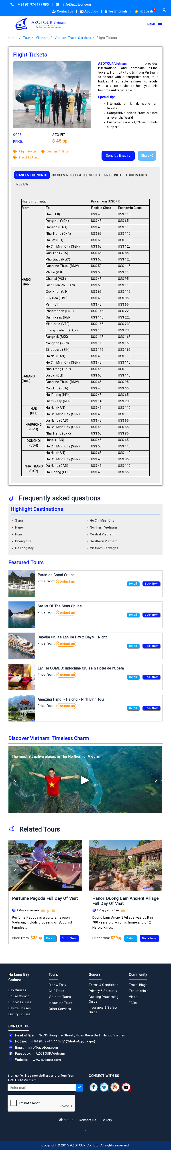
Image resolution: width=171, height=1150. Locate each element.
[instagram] (115, 1087)
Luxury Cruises (19, 1014)
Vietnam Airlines (57, 151)
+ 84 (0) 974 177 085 (47, 1041)
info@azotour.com (43, 1048)
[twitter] (104, 1087)
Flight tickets (27, 151)
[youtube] (126, 1087)
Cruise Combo (19, 996)
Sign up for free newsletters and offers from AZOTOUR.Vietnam (41, 1078)
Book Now (151, 583)
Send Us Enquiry (118, 155)
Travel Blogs (138, 985)
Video (133, 997)
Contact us (65, 11)
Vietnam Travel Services (73, 38)
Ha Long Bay (24, 548)
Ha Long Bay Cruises (18, 977)
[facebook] (93, 1087)
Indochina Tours (61, 1003)
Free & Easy (57, 985)
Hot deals (147, 11)
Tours (53, 974)
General (95, 974)
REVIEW (22, 184)
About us (91, 11)
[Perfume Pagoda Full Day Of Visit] (45, 865)
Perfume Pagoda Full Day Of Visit (45, 898)
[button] (84, 94)
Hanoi (19, 527)
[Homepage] (40, 24)
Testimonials (117, 11)
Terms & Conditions (103, 985)
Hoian (19, 534)
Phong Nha (23, 541)
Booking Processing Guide (103, 999)
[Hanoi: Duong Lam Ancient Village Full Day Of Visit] (126, 865)
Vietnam (42, 38)
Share (145, 155)
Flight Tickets (107, 38)
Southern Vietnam (104, 541)
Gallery (107, 1120)
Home (12, 38)
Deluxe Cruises (19, 1008)
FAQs (133, 1003)
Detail (133, 583)
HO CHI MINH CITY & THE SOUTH (76, 175)
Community (138, 974)
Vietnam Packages (104, 548)
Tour (26, 38)
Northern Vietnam (103, 527)
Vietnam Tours (60, 997)
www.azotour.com (47, 1060)
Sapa (19, 520)
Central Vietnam (102, 534)
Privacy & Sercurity (103, 991)
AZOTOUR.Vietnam (50, 1054)
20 (154, 9)
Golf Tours (56, 991)
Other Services (60, 1009)
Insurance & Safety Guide (103, 1010)
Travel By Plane (28, 157)
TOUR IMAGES (136, 175)
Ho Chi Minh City (102, 520)
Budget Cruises (19, 1002)
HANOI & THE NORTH (31, 175)
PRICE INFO (112, 175)
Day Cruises (17, 990)
